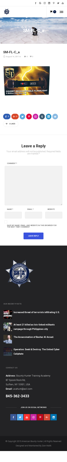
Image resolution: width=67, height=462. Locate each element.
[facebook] (13, 417)
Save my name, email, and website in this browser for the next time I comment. (32, 226)
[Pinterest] (53, 3)
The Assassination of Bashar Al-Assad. (34, 337)
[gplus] (47, 417)
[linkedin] (53, 417)
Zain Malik (46, 445)
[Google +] (40, 3)
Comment (12, 163)
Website (51, 209)
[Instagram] (44, 3)
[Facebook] (35, 3)
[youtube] (27, 417)
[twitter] (20, 417)
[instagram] (33, 417)
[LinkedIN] (49, 3)
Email (30, 209)
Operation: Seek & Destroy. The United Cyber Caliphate (37, 351)
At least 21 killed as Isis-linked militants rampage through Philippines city (34, 326)
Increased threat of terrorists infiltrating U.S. (37, 312)
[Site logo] (6, 11)
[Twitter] (58, 3)
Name (10, 209)
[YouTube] (62, 3)
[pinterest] (40, 417)
